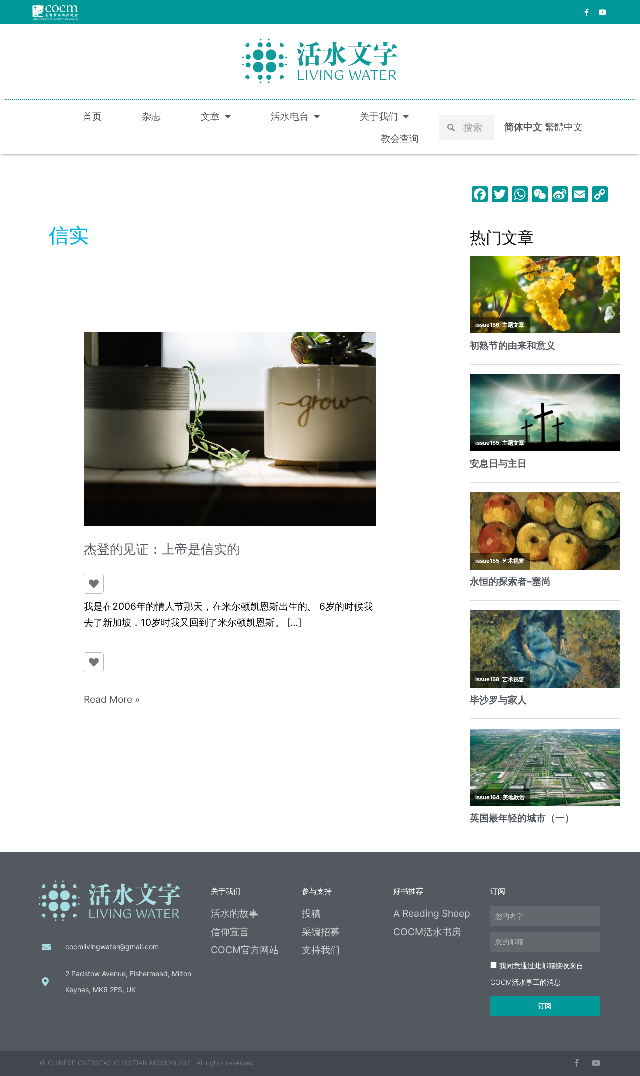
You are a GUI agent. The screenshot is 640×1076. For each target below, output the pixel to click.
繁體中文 (564, 127)
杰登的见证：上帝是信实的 (162, 549)
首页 (92, 116)
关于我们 (379, 116)
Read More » (112, 698)
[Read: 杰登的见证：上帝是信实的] (230, 428)
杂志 (151, 116)
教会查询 (400, 138)
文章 (210, 116)
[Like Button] (94, 583)
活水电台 (290, 116)
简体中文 (523, 127)
